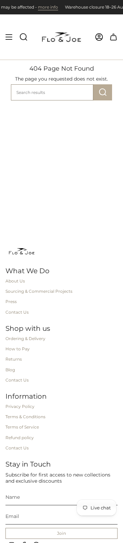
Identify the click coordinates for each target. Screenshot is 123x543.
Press (11, 301)
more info (43, 7)
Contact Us (17, 312)
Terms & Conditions (25, 416)
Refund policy (19, 437)
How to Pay (17, 348)
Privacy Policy (20, 406)
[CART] (113, 37)
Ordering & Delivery (25, 338)
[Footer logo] (21, 251)
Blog (10, 369)
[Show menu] (9, 37)
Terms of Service (22, 427)
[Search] (102, 92)
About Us (15, 280)
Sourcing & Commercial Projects (38, 291)
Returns (13, 359)
